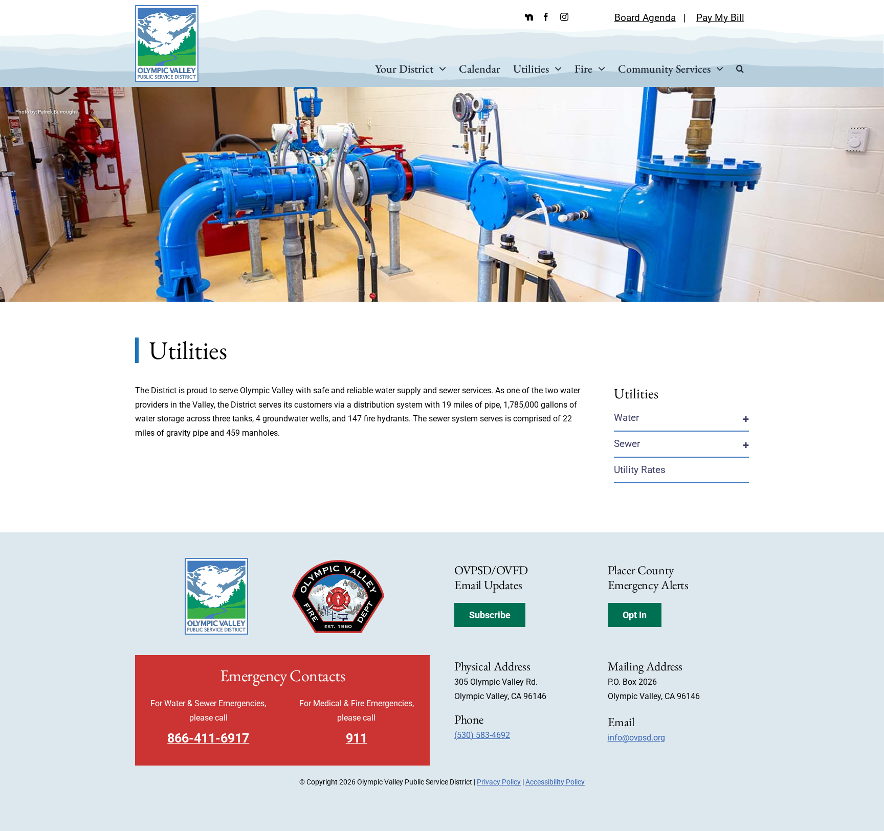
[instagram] (564, 17)
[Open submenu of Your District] (439, 68)
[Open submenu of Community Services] (717, 68)
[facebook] (546, 17)
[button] (740, 68)
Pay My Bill (720, 18)
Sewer (627, 444)
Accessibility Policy (555, 782)
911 (356, 738)
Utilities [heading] (636, 393)
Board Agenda (645, 18)
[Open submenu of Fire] (598, 68)
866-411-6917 (208, 738)
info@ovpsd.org (636, 738)
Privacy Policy (499, 782)
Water (626, 417)
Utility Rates (640, 470)
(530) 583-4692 (482, 735)
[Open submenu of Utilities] (555, 68)
